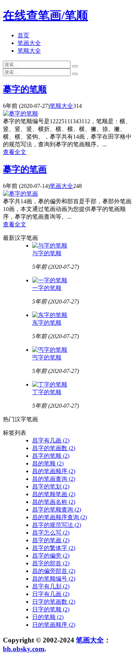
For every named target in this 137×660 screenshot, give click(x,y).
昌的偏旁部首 (53, 571)
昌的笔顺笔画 (53, 494)
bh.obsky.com (24, 649)
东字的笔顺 (46, 323)
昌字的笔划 (50, 486)
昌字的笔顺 (50, 456)
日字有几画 (50, 594)
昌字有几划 (50, 586)
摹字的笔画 (25, 169)
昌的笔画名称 (53, 502)
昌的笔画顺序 (53, 471)
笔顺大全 (29, 51)
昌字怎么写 (50, 532)
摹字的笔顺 (25, 89)
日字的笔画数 (53, 602)
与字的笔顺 (46, 253)
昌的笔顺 (48, 463)
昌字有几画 (50, 440)
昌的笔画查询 (53, 479)
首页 (23, 35)
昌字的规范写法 (56, 525)
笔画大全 (29, 43)
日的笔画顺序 (53, 625)
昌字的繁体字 (53, 548)
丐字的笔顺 (46, 357)
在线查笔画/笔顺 (45, 15)
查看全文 (14, 152)
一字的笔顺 (46, 288)
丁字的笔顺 (46, 392)
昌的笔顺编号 (53, 579)
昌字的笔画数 (53, 448)
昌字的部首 (50, 563)
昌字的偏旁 (50, 555)
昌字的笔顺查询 (56, 509)
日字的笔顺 (50, 609)
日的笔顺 (48, 617)
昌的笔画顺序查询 (59, 517)
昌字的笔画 (50, 540)
